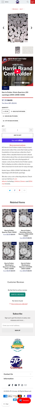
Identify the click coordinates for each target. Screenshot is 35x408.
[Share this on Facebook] (15, 190)
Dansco (23, 181)
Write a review (17, 294)
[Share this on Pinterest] (20, 190)
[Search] (28, 2)
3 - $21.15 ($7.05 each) (18, 111)
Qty (3, 126)
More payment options (17, 145)
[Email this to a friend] (24, 190)
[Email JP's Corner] (25, 385)
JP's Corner (17, 2)
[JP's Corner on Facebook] (12, 385)
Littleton (17, 181)
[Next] (31, 28)
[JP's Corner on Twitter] (9, 385)
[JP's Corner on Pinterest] (19, 385)
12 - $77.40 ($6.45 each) (10, 120)
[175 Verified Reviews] (17, 353)
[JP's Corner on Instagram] (22, 385)
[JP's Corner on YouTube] (15, 385)
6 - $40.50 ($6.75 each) (10, 116)
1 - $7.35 (5, 111)
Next (21, 9)
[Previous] (4, 28)
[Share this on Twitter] (10, 190)
